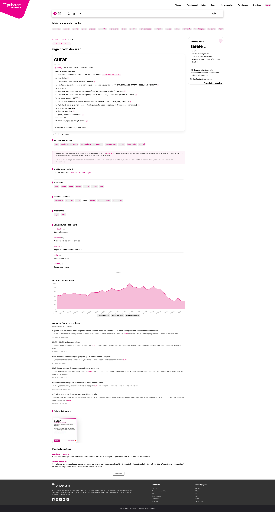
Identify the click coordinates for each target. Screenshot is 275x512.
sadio (56, 255)
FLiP (196, 493)
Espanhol (74, 173)
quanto (75, 29)
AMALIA (109, 153)
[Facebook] (53, 500)
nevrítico (57, 246)
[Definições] (214, 13)
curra (63, 215)
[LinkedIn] (64, 500)
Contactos (198, 488)
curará (86, 186)
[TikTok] (60, 500)
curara (78, 186)
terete (124, 29)
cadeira (66, 29)
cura (56, 144)
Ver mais (118, 272)
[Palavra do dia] (221, 41)
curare (92, 200)
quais (84, 29)
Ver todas (118, 474)
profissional (113, 29)
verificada (187, 29)
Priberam (197, 491)
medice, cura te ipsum (69, 144)
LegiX (196, 496)
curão (78, 200)
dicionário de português (96, 490)
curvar (94, 186)
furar (101, 186)
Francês (82, 173)
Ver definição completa (213, 83)
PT (55, 14)
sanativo (57, 264)
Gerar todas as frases (62, 44)
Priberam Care (199, 501)
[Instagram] (57, 500)
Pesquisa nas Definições (196, 5)
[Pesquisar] (69, 13)
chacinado (58, 229)
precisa (92, 29)
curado (121, 144)
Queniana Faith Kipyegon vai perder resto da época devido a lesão (77, 383)
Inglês (88, 173)
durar (71, 186)
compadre (158, 29)
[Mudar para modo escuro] (268, 5)
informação (131, 144)
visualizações (199, 29)
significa (56, 29)
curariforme (117, 200)
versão (168, 29)
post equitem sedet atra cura (91, 144)
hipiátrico (57, 238)
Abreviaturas (243, 5)
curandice (69, 200)
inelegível (211, 29)
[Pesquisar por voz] (74, 13)
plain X (197, 499)
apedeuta (102, 29)
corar (56, 186)
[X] (67, 500)
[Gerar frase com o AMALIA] (68, 78)
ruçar (56, 215)
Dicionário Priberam (59, 39)
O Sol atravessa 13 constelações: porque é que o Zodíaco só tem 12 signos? (81, 357)
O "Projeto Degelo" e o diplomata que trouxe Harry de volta (74, 394)
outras (177, 29)
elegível (133, 29)
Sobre (213, 5)
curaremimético (104, 200)
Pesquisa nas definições (159, 491)
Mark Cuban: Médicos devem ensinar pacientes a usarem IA (75, 368)
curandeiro (58, 200)
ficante (221, 29)
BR (59, 14)
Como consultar (226, 5)
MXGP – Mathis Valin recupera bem (66, 342)
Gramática (257, 5)
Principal (178, 5)
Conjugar (58, 67)
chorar (63, 186)
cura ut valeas (110, 144)
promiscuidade (145, 29)
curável (142, 144)
